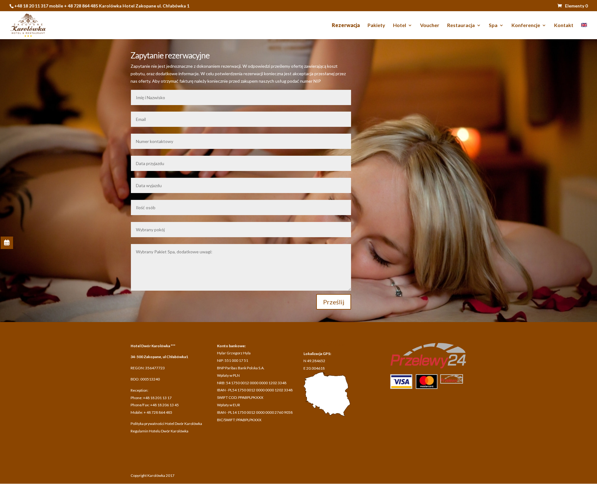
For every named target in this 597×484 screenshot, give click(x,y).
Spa (493, 25)
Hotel (399, 25)
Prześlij (333, 302)
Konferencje (525, 25)
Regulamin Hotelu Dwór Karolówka (159, 431)
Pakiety (376, 25)
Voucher (429, 25)
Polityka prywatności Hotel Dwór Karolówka (166, 423)
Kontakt (563, 25)
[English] (584, 31)
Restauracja (461, 25)
